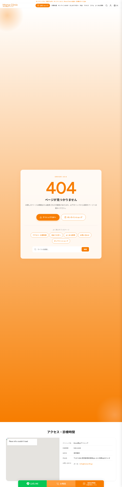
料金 (81, 5)
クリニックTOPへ (49, 217)
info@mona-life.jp (86, 464)
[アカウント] (110, 5)
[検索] (106, 5)
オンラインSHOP (63, 5)
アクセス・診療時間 (39, 235)
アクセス (86, 5)
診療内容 (54, 5)
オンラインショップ (74, 217)
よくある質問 (99, 5)
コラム (92, 5)
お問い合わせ (84, 235)
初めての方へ (56, 235)
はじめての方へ (74, 5)
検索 (85, 249)
